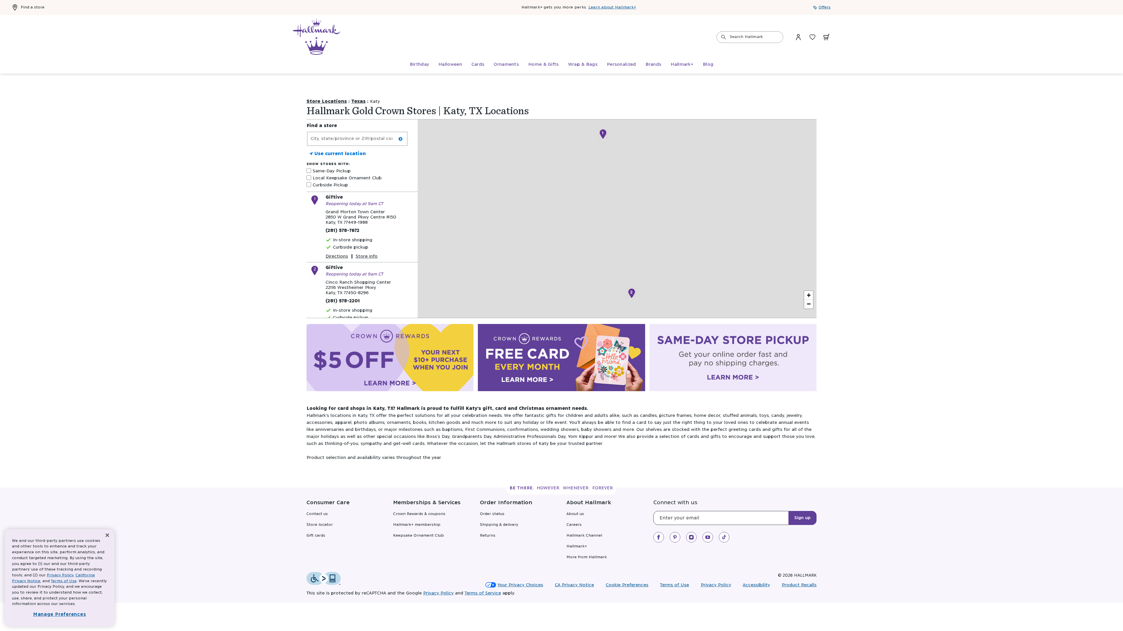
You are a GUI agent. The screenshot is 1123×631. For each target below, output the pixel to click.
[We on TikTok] (724, 537)
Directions (336, 256)
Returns (487, 536)
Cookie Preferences (627, 585)
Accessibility (756, 585)
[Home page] (316, 37)
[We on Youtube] (707, 537)
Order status (492, 514)
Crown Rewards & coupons (419, 514)
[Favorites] (812, 37)
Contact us (317, 514)
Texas (358, 101)
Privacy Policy (716, 585)
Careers (574, 525)
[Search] (723, 37)
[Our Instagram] (691, 537)
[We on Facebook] (658, 537)
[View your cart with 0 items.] (826, 37)
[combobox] (749, 37)
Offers (825, 7)
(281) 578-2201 (342, 301)
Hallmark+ (576, 546)
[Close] (107, 535)
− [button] (809, 304)
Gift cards (315, 536)
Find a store (32, 7)
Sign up (802, 518)
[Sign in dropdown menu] (798, 37)
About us (575, 514)
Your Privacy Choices (520, 585)
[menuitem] (419, 65)
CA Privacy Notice (574, 585)
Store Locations (326, 101)
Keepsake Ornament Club (418, 536)
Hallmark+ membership (416, 525)
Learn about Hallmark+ (612, 7)
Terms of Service (483, 593)
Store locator (319, 525)
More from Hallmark (586, 557)
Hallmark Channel (584, 536)
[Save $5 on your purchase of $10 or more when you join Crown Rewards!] (389, 358)
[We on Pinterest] (675, 537)
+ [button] (809, 295)
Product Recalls (799, 585)
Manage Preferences (59, 614)
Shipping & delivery (499, 525)
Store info (367, 256)
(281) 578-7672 (342, 230)
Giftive (334, 197)
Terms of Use (674, 585)
